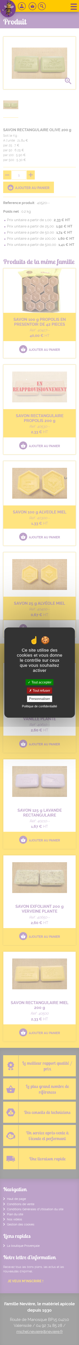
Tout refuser (41, 690)
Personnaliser (39, 699)
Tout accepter (41, 682)
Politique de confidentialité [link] (39, 706)
